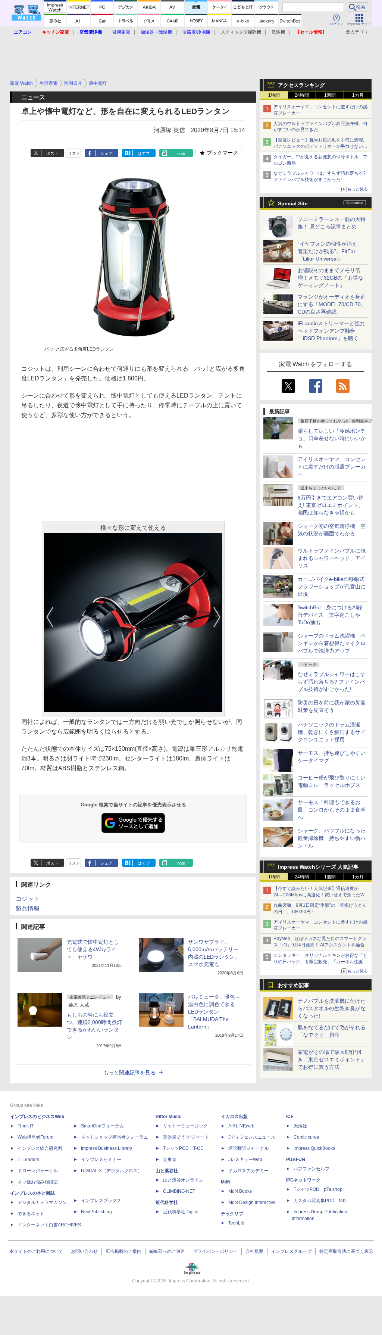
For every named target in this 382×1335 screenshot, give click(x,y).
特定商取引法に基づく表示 (346, 1251)
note (181, 153)
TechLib (236, 1223)
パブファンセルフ (311, 1168)
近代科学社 (167, 1202)
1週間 (330, 95)
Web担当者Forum (35, 1137)
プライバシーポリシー (215, 1251)
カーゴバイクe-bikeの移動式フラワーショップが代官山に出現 (332, 586)
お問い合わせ (84, 1251)
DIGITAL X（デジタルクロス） (111, 1170)
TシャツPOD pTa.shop (318, 1189)
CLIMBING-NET (179, 1191)
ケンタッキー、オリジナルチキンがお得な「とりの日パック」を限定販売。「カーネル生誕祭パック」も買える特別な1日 (320, 962)
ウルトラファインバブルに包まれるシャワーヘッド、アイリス (332, 558)
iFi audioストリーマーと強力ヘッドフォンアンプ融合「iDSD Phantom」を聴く (331, 330)
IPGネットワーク (303, 1180)
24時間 (302, 95)
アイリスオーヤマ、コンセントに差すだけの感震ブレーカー (332, 466)
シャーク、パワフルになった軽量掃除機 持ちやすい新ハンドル (332, 838)
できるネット (31, 1213)
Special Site (293, 203)
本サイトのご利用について (36, 1251)
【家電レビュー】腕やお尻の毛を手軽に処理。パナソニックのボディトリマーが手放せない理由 (320, 146)
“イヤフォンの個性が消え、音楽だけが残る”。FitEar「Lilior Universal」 (330, 251)
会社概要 (254, 1251)
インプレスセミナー (101, 1159)
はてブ (144, 153)
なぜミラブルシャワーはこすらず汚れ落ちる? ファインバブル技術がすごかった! (332, 681)
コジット (28, 899)
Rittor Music (168, 1116)
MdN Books (240, 1191)
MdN (226, 1182)
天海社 (300, 1126)
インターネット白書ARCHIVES (49, 1224)
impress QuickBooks (314, 1148)
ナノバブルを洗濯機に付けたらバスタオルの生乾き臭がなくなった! (332, 1008)
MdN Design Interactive (252, 1202)
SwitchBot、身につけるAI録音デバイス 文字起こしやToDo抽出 (330, 614)
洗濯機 (278, 32)
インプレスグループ (291, 1251)
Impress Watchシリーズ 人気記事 (318, 867)
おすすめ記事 (293, 985)
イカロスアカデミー (248, 1170)
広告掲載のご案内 (123, 1251)
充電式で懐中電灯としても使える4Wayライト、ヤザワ (93, 949)
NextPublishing (96, 1211)
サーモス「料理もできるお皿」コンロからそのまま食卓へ (332, 809)
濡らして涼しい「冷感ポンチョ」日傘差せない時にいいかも (332, 438)
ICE (290, 1116)
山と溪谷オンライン (183, 1180)
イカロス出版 (234, 1116)
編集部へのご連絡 (167, 1251)
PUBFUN (295, 1159)
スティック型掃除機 (241, 32)
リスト (74, 153)
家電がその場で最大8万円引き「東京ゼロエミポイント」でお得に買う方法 (332, 1059)
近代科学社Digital (180, 1211)
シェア (106, 153)
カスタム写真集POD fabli (321, 1200)
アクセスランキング (301, 85)
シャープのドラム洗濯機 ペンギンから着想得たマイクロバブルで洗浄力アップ (332, 643)
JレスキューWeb (245, 1159)
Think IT (26, 1126)
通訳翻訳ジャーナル (248, 1148)
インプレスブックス (101, 1200)
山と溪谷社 (167, 1170)
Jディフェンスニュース (251, 1137)
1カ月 (358, 95)
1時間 (274, 95)
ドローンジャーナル (38, 1170)
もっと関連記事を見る (129, 1073)
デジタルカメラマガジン (42, 1202)
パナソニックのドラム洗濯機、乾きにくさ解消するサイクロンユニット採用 (332, 732)
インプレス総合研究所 (40, 1148)
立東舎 (169, 1159)
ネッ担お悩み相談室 (38, 1182)
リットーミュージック (185, 1126)
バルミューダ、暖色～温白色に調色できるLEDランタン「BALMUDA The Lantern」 (214, 1012)
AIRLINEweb (241, 1126)
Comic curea (306, 1137)
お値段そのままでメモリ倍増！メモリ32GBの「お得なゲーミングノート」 (330, 277)
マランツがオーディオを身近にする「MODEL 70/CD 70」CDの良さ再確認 (332, 304)
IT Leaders (28, 1159)
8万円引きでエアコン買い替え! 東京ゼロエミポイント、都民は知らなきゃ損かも (330, 505)
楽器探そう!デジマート (186, 1137)
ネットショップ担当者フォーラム (114, 1137)
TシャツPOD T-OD (183, 1148)
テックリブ (232, 1213)
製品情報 (28, 908)
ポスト (52, 153)
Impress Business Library (106, 1148)
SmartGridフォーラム (102, 1126)
